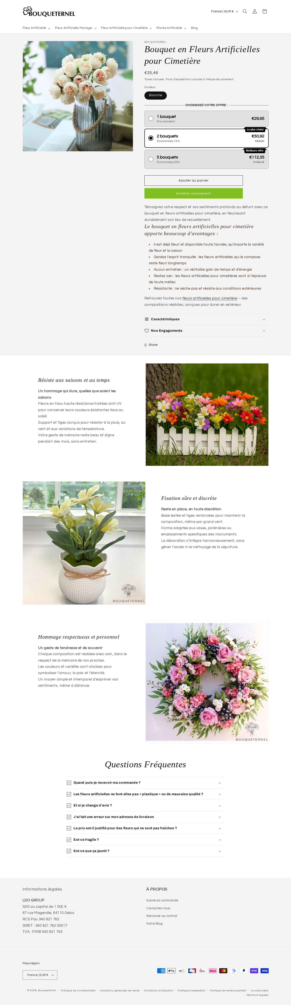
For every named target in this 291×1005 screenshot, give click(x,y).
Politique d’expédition (192, 990)
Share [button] (153, 344)
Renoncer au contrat (161, 916)
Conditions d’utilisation (158, 990)
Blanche (155, 95)
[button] (36, 28)
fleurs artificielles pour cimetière (210, 298)
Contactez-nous (158, 908)
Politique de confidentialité (78, 990)
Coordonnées (259, 990)
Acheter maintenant (193, 193)
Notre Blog (154, 923)
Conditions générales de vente (120, 990)
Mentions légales (258, 995)
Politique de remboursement (228, 990)
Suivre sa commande (162, 900)
